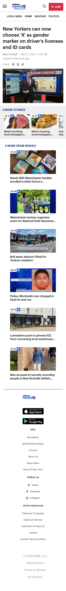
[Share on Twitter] (18, 64)
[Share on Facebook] (13, 64)
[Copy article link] (22, 64)
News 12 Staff (10, 54)
